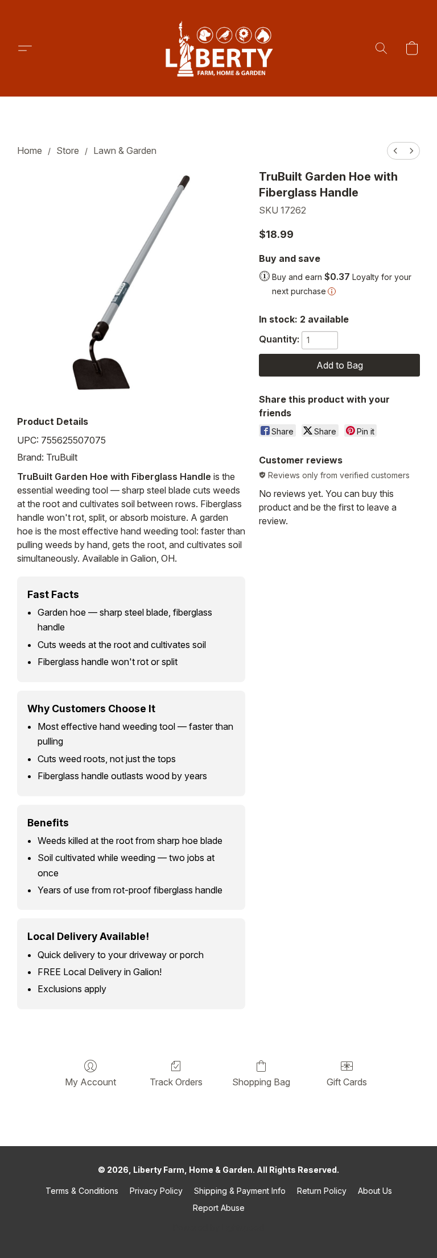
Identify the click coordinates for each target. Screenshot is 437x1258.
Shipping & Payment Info (240, 1191)
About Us (375, 1191)
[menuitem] (395, 151)
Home (29, 150)
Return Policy (322, 1191)
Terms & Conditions (82, 1191)
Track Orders (176, 1082)
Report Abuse (219, 1208)
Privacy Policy (156, 1191)
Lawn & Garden (124, 150)
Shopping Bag (261, 1082)
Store (67, 150)
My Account (90, 1082)
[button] (218, 48)
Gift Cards (347, 1082)
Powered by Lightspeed (218, 1227)
